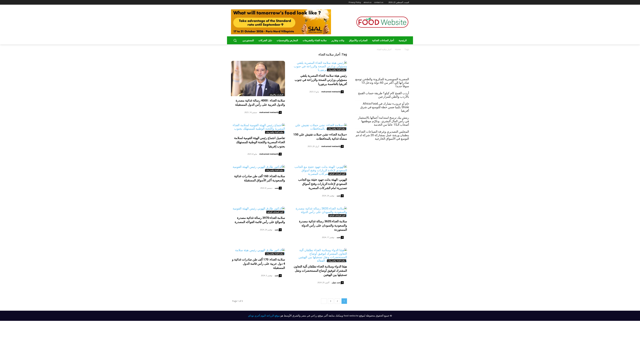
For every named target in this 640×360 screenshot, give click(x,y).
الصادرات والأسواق (276, 95)
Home (398, 49)
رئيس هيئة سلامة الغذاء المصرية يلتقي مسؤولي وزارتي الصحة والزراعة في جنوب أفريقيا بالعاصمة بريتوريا (321, 80)
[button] (235, 40)
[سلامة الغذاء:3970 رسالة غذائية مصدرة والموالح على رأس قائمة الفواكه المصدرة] (258, 210)
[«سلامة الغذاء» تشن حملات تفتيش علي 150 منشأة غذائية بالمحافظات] (320, 126)
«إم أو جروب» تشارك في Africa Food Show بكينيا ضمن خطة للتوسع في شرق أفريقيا (384, 107)
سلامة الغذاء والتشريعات (336, 70)
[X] (237, 2)
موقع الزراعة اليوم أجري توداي (264, 315)
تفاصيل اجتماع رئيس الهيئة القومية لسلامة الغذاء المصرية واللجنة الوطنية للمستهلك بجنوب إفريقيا (259, 142)
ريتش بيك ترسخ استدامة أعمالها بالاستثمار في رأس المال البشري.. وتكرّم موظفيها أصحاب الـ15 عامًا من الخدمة (383, 121)
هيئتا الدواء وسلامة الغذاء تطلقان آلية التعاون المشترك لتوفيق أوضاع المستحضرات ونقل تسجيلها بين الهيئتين (320, 270)
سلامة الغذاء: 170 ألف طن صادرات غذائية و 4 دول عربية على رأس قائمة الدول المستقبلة (258, 264)
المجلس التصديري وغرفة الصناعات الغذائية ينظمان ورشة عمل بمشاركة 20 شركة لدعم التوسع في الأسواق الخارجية (382, 135)
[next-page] (323, 301)
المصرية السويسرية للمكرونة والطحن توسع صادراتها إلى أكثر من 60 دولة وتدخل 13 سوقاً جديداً (382, 82)
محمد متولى (336, 282)
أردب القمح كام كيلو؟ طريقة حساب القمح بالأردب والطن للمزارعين (383, 94)
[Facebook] (246, 2)
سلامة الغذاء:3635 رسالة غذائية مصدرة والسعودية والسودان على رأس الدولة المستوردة (323, 225)
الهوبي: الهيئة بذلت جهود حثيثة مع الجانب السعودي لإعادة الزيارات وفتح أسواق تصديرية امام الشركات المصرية (322, 184)
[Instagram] (241, 2)
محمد (277, 188)
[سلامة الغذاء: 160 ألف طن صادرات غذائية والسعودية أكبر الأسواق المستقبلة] (258, 168)
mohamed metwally (269, 112)
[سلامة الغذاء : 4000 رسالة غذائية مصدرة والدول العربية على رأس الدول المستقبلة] (258, 78)
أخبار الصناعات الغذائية (337, 174)
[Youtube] (233, 2)
